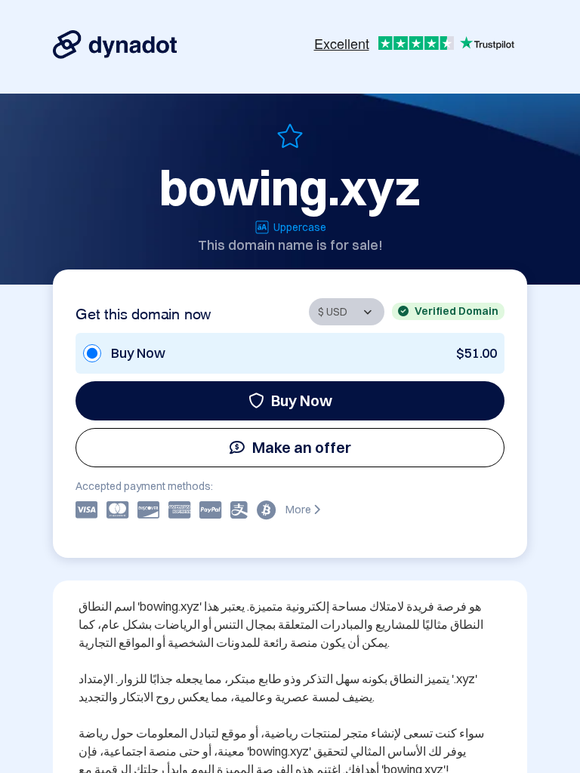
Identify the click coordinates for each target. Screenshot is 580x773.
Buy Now (301, 400)
